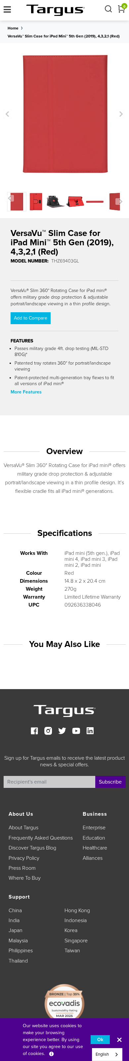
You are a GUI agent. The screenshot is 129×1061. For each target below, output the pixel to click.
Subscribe (110, 782)
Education (94, 838)
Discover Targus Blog (32, 848)
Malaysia (18, 940)
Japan (15, 930)
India (14, 920)
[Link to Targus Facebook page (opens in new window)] (34, 731)
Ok (100, 1039)
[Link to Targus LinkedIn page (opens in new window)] (90, 731)
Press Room (22, 868)
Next (120, 114)
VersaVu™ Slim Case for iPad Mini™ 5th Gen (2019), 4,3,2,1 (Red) (64, 36)
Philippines (21, 950)
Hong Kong (77, 910)
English (102, 1054)
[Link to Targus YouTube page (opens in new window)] (76, 731)
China (15, 910)
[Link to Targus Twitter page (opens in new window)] (62, 731)
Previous (8, 114)
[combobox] (107, 1054)
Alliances (93, 858)
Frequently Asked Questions (41, 838)
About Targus (23, 827)
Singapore (76, 940)
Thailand (18, 961)
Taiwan (72, 950)
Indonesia (75, 920)
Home (13, 28)
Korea (70, 930)
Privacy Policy (24, 858)
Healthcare (95, 848)
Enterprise (94, 827)
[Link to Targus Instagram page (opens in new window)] (48, 731)
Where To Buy (25, 878)
